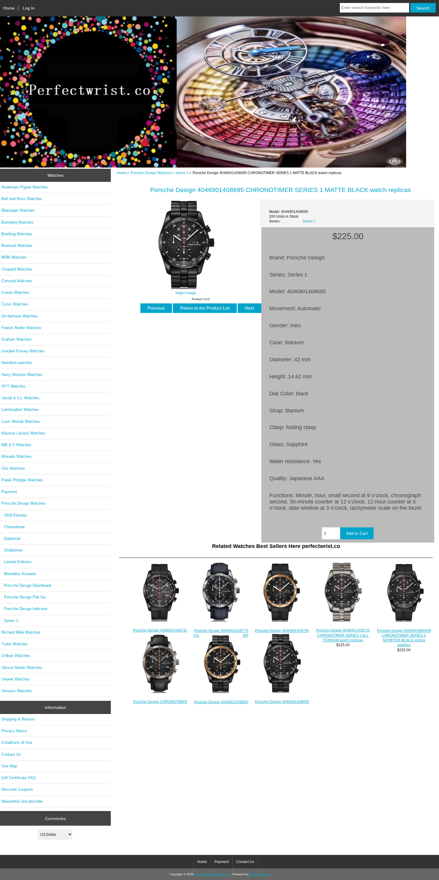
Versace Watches (16, 691)
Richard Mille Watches (20, 632)
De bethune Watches (19, 316)
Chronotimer (13, 527)
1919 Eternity (14, 515)
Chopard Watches (16, 269)
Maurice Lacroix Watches (23, 433)
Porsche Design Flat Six (23, 597)
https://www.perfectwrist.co (212, 874)
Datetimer (11, 538)
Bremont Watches (17, 245)
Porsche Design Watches (151, 173)
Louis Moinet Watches (20, 421)
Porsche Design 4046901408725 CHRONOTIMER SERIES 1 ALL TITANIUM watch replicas (343, 635)
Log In (29, 8)
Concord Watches (16, 281)
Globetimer (12, 550)
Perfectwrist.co (260, 874)
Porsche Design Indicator (24, 608)
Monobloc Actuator (18, 574)
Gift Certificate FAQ (18, 777)
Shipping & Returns (18, 719)
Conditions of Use (16, 742)
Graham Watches (16, 339)
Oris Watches (13, 468)
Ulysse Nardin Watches (21, 667)
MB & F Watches (16, 445)
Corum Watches (15, 292)
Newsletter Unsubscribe (21, 801)
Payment (9, 491)
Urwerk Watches (15, 679)
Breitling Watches (16, 234)
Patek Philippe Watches (22, 480)
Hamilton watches (16, 362)
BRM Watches (14, 257)
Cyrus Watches (14, 304)
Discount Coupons (17, 789)
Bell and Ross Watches (21, 198)
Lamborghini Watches (20, 409)
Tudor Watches (14, 644)
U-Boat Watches (15, 655)
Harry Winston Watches (21, 374)
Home (9, 8)
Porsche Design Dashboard (26, 585)
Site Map (9, 766)
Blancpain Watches (18, 210)
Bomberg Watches (17, 222)
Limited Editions (16, 562)
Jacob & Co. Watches (20, 398)
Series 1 (182, 173)
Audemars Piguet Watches (24, 187)
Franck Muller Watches (21, 327)
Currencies (55, 818)
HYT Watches (13, 386)
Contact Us (11, 754)
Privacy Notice (14, 731)
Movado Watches (16, 456)
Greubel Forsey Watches (22, 351)
